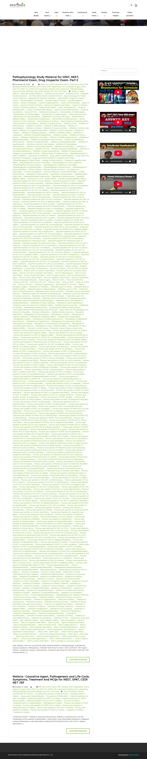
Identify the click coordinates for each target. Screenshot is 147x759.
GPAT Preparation (54, 87)
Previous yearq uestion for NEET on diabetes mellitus (53, 563)
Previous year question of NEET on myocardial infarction (60, 406)
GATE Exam (41, 87)
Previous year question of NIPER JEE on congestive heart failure (49, 422)
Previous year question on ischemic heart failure (54, 524)
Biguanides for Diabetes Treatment (41, 98)
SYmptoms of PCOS (20, 595)
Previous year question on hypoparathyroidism (54, 521)
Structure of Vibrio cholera (51, 572)
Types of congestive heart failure (33, 622)
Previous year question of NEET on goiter (56, 397)
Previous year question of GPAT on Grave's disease (66, 365)
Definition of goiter (60, 135)
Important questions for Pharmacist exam (29, 241)
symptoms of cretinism (31, 583)
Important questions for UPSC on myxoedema (46, 264)
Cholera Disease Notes (77, 114)
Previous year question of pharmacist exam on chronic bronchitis (38, 450)
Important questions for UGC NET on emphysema (59, 255)
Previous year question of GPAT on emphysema (68, 363)
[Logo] (17, 4)
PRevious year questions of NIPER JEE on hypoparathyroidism (63, 551)
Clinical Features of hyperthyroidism (74, 121)
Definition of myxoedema (64, 146)
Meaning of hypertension (44, 284)
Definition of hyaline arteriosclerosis (63, 137)
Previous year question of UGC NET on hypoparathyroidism (36, 503)
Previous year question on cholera (39, 510)
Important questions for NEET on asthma (71, 211)
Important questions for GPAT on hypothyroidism (46, 206)
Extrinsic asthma (34, 169)
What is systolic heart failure (38, 641)
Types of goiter (53, 622)
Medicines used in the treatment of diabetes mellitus (33, 305)
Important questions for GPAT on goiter (39, 204)
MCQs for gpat (44, 280)
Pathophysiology (76, 89)
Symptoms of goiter (32, 586)
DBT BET (41, 687)
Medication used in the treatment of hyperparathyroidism (64, 298)
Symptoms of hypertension (61, 588)
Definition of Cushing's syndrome (34, 133)
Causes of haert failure (47, 107)
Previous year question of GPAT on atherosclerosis (67, 353)
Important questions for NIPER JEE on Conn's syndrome (56, 227)
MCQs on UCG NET (25, 284)
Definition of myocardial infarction (39, 146)
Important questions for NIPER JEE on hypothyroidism (54, 236)
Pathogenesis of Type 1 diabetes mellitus (50, 326)
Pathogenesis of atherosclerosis (36, 314)
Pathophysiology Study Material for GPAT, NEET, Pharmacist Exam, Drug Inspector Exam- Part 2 (46, 78)
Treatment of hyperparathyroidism (45, 611)
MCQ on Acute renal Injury (34, 275)
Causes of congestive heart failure (57, 105)
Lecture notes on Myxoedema (35, 268)
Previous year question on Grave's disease (56, 517)
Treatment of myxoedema (41, 618)
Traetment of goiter (46, 597)
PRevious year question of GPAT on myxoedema (66, 374)
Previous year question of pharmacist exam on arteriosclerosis (37, 445)
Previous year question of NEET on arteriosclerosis (66, 386)
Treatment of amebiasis (22, 599)
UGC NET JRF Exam (59, 91)
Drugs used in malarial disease (62, 156)
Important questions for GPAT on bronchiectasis (31, 197)
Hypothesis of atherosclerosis (63, 176)
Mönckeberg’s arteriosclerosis (35, 307)
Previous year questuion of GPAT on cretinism (46, 560)
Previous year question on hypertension (57, 519)
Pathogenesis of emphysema (69, 317)
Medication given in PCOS (67, 289)
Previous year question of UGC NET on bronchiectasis (66, 491)
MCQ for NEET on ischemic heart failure (39, 271)
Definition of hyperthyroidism (37, 142)
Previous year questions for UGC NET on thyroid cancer (34, 537)
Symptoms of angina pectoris (51, 576)
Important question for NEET (64, 181)
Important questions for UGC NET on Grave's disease (60, 257)
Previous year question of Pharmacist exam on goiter (33, 462)
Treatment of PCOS (60, 618)
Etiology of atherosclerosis (52, 160)
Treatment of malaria (65, 616)
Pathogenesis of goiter (22, 319)
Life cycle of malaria (57, 268)
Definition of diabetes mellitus (60, 133)
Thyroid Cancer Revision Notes (25, 597)
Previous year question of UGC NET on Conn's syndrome (35, 494)
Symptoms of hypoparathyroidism (40, 590)
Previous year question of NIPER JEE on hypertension (59, 432)
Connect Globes (133, 755)
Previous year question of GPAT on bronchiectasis (32, 356)
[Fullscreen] (134, 130)
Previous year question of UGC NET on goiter (51, 498)
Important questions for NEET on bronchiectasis (32, 213)
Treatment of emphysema (38, 609)
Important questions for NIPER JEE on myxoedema (63, 238)
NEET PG (16, 89)
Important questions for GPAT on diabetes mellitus (41, 202)
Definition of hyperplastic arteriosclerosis (46, 140)
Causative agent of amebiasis (31, 100)
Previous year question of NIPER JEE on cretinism (68, 425)
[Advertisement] (73, 43)
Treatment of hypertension (71, 611)
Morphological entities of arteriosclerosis (64, 307)
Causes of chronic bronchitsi (31, 105)
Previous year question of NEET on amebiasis (63, 383)
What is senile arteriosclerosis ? (61, 639)
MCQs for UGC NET (20, 282)
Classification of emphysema (39, 119)
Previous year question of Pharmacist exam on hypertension (36, 466)
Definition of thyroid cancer (71, 151)
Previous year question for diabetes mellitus (30, 333)
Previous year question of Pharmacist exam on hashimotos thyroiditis (60, 464)
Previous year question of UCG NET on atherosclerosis (48, 482)
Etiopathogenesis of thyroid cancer (57, 167)
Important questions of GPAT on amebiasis (46, 266)
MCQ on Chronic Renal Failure (30, 278)
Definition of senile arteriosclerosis (46, 151)
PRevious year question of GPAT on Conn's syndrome (60, 360)
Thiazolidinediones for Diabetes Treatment (72, 595)
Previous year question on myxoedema (56, 526)
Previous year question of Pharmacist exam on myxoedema (54, 475)
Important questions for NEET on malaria (37, 220)
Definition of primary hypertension (64, 149)
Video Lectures (129, 14)
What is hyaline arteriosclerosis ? (32, 629)
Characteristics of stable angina (72, 112)
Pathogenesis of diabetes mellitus (43, 317)
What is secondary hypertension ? (34, 639)
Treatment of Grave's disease (61, 609)
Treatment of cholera (34, 602)
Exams (104, 12)
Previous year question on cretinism (68, 514)
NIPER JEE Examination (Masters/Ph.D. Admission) (49, 89)
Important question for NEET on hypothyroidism (32, 186)
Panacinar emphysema (41, 312)
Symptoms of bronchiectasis (24, 579)
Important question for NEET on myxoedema (70, 186)
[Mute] (130, 130)
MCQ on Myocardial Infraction (25, 280)
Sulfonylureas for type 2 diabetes (25, 574)
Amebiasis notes (72, 94)
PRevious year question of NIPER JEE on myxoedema (66, 439)
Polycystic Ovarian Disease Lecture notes (66, 328)
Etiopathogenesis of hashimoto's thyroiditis (59, 165)
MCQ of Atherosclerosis (64, 273)
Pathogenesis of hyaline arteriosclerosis (48, 319)
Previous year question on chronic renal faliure (31, 512)
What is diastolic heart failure (40, 627)
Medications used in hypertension (69, 303)
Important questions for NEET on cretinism (39, 215)
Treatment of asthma (66, 599)
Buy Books (36, 14)
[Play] (103, 130)
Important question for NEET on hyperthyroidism (64, 183)
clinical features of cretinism (48, 121)
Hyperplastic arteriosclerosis (37, 174)
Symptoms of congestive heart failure (55, 581)
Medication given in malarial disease (41, 289)
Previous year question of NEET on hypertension (31, 402)
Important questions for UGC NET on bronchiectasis (33, 250)
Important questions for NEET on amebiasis (36, 211)
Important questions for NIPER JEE (69, 220)
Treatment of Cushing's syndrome (60, 606)
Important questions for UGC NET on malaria (44, 701)
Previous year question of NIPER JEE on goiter (48, 429)
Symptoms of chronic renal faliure (26, 581)
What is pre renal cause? (25, 636)
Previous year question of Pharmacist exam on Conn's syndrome (57, 455)
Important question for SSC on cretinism (28, 188)
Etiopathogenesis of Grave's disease (27, 165)
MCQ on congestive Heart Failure (56, 278)
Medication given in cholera (61, 287)
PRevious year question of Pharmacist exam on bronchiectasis (61, 448)
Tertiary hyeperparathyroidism (42, 595)
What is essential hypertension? (66, 627)
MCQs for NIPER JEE (74, 280)
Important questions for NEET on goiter (39, 218)
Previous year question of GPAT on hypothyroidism (44, 370)
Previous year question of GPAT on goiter (29, 365)
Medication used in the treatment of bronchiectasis (41, 294)
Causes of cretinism (79, 105)
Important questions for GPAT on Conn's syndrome (41, 199)
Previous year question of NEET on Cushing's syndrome (52, 395)
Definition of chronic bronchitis (55, 128)
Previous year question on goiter (25, 517)
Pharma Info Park (67, 14)
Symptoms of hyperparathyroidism (35, 588)
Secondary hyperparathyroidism (25, 570)
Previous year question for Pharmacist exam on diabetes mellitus (62, 340)
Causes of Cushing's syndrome (25, 107)
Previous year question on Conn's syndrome (36, 514)
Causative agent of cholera (55, 100)
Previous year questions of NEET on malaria (65, 547)
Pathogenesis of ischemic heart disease (66, 321)
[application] (118, 122)
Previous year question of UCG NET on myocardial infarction (56, 489)
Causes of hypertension (67, 107)
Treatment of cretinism (36, 606)
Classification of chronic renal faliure (56, 117)
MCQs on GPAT (54, 282)
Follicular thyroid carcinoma (54, 169)
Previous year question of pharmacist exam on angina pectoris (63, 443)
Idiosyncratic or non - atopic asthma (42, 179)
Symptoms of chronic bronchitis (68, 579)
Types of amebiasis (67, 620)
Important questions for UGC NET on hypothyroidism (33, 259)
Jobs (56, 12)
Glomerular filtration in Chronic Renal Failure (60, 172)
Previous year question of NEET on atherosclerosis (67, 388)
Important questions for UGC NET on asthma (69, 248)
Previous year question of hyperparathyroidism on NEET (35, 376)
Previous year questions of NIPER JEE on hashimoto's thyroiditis (38, 549)
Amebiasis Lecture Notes (54, 94)
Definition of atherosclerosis (55, 126)
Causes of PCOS (30, 112)
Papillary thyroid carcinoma (62, 312)
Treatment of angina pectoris (45, 599)
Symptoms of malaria (21, 593)
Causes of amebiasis (28, 103)
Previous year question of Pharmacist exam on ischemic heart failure (53, 471)
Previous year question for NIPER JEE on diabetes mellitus (43, 337)
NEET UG (24, 89)
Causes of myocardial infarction (66, 110)
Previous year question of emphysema (54, 347)
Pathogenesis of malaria (22, 324)
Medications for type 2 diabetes (42, 303)
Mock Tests (94, 14)
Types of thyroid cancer (47, 625)
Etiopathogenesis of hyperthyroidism (27, 167)
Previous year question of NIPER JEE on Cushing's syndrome (36, 427)
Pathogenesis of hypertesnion (37, 321)
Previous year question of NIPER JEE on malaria (50, 436)
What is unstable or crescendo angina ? (66, 641)
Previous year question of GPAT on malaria (54, 372)
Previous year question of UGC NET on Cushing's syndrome (44, 496)
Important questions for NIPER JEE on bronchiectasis (41, 225)
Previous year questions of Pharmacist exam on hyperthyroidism (38, 553)
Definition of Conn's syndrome (60, 130)
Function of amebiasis (32, 172)
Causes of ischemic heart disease (39, 110)
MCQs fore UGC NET (38, 282)
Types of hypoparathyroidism (24, 625)
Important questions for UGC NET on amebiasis (31, 248)
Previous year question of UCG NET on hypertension (39, 487)
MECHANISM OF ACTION (66, 284)
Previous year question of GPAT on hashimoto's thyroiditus (35, 367)
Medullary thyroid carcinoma (66, 305)
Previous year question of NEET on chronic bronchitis (33, 390)
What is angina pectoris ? (68, 625)
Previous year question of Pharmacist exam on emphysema (60, 459)
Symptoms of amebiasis (28, 576)
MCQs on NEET (68, 282)
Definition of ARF (70, 123)
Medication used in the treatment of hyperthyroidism (33, 301)
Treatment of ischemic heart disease (41, 616)
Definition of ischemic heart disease (40, 144)
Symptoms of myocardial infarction (45, 593)
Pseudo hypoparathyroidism (41, 567)
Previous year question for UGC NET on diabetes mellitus (48, 344)
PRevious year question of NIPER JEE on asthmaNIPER (35, 416)
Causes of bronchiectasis (70, 103)
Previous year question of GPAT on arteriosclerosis (62, 351)
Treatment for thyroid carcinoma (68, 597)
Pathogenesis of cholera (60, 314)
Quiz (36, 91)
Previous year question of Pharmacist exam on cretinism (35, 457)
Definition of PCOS (42, 149)
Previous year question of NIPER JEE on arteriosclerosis (60, 413)
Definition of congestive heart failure (33, 130)
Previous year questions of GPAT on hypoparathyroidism (49, 540)
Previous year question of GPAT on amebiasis (55, 349)
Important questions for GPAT (38, 195)
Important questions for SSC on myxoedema (39, 245)
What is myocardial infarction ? (25, 634)
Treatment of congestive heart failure (58, 604)
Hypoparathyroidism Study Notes (37, 176)
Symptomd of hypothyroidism (52, 574)
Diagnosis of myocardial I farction (26, 153)
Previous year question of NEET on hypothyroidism (46, 404)
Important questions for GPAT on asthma (68, 195)
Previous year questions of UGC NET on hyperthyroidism (56, 556)
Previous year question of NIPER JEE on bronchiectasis (50, 418)
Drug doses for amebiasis (38, 156)
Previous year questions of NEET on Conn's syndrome (56, 544)
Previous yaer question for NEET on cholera (69, 330)
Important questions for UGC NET (72, 245)
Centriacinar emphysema (48, 112)
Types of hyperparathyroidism (73, 622)
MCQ (83, 87)
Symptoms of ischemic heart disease (70, 590)
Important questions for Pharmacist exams (39, 243)
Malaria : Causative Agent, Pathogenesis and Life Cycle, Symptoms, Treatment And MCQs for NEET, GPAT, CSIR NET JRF (51, 679)
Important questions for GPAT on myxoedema (46, 209)
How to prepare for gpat (71, 87)
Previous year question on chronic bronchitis (71, 510)
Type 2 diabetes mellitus (49, 620)
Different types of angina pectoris (55, 153)
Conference (82, 12)
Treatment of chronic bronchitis (56, 602)
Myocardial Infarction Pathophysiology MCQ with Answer (35, 310)
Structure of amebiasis (30, 572)
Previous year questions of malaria (54, 542)
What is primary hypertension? (48, 636)
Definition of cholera (33, 128)
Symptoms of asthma (73, 576)
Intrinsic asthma (71, 266)
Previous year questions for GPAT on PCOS (51, 528)
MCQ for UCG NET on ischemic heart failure (36, 273)
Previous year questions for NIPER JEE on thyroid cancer (55, 533)
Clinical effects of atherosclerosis (64, 119)
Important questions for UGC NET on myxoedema (40, 261)
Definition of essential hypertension (37, 135)
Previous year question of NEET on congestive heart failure (46, 393)
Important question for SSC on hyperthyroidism (64, 188)
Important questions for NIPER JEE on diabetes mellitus (66, 229)
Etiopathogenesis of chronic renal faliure (34, 163)
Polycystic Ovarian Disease (38, 328)
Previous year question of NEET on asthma (29, 388)
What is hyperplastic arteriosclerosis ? (61, 629)
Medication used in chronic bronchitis (49, 291)
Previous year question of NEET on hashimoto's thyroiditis (65, 399)
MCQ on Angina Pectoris (56, 275)
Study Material (44, 91)
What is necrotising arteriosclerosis (52, 634)
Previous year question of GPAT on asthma (29, 353)
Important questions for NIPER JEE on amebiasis (32, 222)
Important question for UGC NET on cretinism (30, 190)
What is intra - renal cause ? (48, 632)
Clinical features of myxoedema (25, 123)
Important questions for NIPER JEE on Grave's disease (40, 234)
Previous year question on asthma (48, 507)
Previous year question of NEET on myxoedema (31, 409)
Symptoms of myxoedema (71, 593)
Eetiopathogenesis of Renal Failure (26, 160)
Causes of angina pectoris (48, 103)
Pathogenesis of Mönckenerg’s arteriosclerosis (52, 324)
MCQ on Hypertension (79, 278)
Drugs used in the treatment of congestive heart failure (54, 158)
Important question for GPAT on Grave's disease (32, 181)
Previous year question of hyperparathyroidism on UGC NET (51, 381)
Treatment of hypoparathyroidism (51, 613)
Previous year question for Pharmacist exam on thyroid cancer (37, 342)
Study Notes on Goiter (71, 572)
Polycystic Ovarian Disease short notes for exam (32, 330)
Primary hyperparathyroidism (58, 565)
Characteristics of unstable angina (26, 114)
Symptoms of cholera (45, 579)
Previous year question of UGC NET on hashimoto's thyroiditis (63, 501)
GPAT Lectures (62, 687)
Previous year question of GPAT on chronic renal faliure (43, 358)
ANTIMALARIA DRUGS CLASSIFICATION (45, 96)
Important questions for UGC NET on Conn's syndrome (49, 252)
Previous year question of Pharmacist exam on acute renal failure (38, 441)
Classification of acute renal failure (26, 117)
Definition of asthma (34, 126)
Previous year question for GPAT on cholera (65, 333)
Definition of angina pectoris (50, 123)
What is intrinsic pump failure (72, 632)
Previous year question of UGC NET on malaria (47, 505)
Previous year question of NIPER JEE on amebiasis (43, 411)
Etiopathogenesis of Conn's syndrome (66, 163)
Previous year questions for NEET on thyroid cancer (49, 530)
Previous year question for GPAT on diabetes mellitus (33, 335)
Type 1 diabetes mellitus (28, 620)
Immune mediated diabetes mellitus (72, 179)
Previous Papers (115, 14)
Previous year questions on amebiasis (57, 558)
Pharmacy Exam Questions (23, 91)
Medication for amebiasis (39, 287)
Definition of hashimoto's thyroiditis (34, 137)
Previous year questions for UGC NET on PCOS (68, 535)
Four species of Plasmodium (57, 696)
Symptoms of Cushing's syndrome (55, 583)
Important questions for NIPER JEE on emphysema (33, 232)
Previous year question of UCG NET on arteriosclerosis (42, 480)
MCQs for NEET (58, 280)
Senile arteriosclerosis (48, 570)
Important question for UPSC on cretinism (43, 192)
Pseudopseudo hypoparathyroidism (68, 567)
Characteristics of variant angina (53, 114)
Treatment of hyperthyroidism (24, 613)
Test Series (47, 14)
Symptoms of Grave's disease (53, 586)
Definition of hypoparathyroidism (63, 142)
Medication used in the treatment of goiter (48, 296)
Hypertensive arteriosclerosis (61, 174)
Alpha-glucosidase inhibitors (31, 94)
